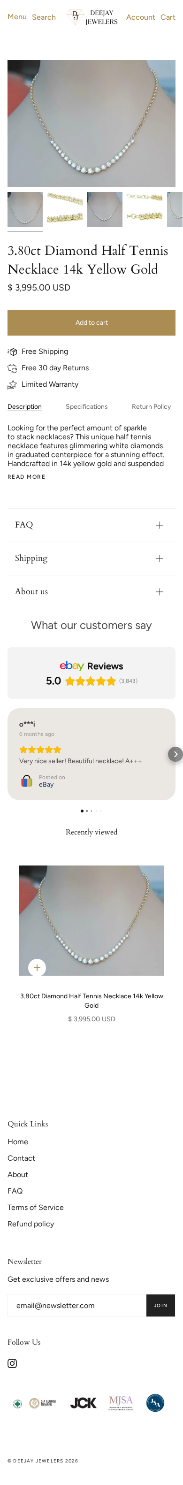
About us (31, 591)
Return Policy (151, 407)
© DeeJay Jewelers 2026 (43, 1461)
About (18, 1174)
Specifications (87, 407)
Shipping (31, 558)
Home (18, 1141)
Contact (21, 1158)
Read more (27, 477)
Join (161, 1305)
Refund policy (31, 1223)
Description (25, 407)
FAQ (24, 525)
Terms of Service (36, 1207)
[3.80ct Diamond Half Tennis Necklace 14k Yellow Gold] (91, 920)
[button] (7, 754)
